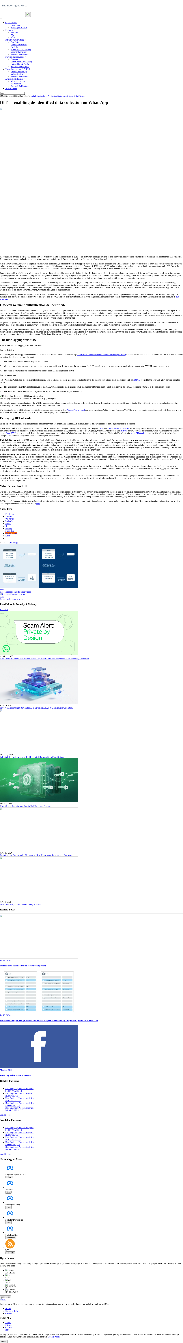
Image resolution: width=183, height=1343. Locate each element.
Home (8, 1308)
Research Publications (20, 54)
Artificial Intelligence (14, 79)
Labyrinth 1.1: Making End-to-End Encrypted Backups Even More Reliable (32, 757)
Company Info (11, 1311)
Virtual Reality (17, 74)
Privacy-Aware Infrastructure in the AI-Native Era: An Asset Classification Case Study (36, 708)
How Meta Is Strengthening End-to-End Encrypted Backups (25, 806)
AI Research (16, 84)
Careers (8, 1313)
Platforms (9, 30)
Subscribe (10, 1253)
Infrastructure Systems (15, 40)
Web (13, 37)
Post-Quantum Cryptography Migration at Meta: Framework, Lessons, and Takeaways (36, 855)
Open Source (11, 22)
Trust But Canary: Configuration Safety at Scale (20, 904)
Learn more (10, 1238)
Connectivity (16, 59)
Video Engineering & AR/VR (18, 69)
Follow (8, 1177)
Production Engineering (21, 49)
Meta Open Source (19, 27)
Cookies (8, 1327)
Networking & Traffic (20, 64)
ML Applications (18, 81)
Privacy (8, 1325)
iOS (12, 35)
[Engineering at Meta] (14, 6)
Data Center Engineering (21, 62)
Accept (4, 1342)
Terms (8, 1322)
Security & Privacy (19, 52)
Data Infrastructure (19, 44)
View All (4, 609)
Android (14, 32)
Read (8, 1192)
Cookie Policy (54, 1337)
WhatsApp (13, 543)
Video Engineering (19, 71)
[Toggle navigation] (28, 14)
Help (7, 1330)
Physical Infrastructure (15, 57)
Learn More (5, 1297)
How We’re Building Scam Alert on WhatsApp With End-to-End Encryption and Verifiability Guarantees (44, 659)
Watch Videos (11, 88)
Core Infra (15, 42)
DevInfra (14, 47)
